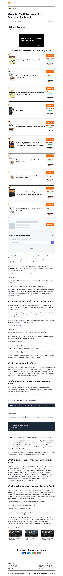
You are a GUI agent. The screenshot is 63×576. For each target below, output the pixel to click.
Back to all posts (13, 8)
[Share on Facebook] (23, 553)
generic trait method (22, 255)
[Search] (51, 3)
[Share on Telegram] (30, 553)
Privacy (34, 573)
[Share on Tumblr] (38, 553)
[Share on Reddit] (35, 553)
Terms (29, 573)
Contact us (50, 573)
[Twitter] (54, 573)
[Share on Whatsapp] (33, 553)
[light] (54, 3)
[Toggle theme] (53, 236)
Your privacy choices (42, 573)
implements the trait (47, 259)
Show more (13, 30)
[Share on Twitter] (25, 553)
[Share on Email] (40, 553)
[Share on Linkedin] (28, 553)
